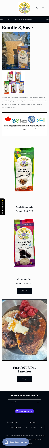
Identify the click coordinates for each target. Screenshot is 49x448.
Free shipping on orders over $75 (23, 19)
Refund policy (40, 435)
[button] (5, 8)
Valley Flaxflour (14, 435)
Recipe (24, 379)
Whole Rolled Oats (24, 207)
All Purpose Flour (25, 279)
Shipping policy (38, 439)
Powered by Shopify (27, 435)
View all (24, 291)
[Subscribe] (38, 402)
